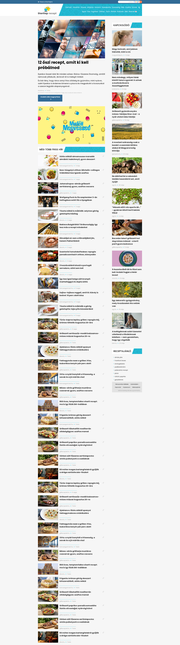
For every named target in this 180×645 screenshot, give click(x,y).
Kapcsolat (118, 387)
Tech (108, 11)
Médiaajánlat (136, 387)
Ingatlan (94, 11)
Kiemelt (69, 7)
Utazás (83, 7)
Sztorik (134, 7)
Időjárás (90, 7)
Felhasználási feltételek (121, 384)
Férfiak (113, 11)
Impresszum (126, 387)
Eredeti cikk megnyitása (50, 97)
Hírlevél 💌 (133, 11)
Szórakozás (106, 7)
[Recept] (48, 10)
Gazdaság (116, 7)
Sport (84, 11)
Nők (122, 7)
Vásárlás (76, 7)
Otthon (102, 11)
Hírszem (98, 7)
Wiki (126, 11)
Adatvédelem (134, 384)
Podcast (120, 11)
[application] (71, 125)
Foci (88, 11)
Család (128, 7)
